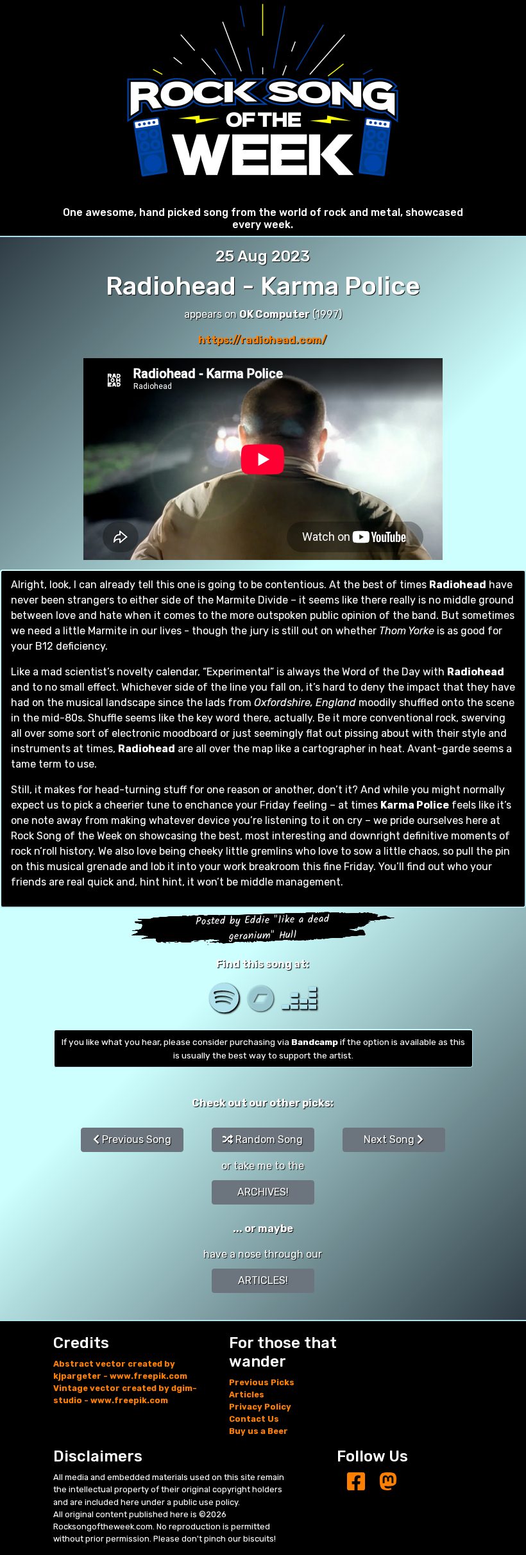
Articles (246, 1394)
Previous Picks (261, 1382)
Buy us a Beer (258, 1431)
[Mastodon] (388, 1482)
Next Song (390, 1139)
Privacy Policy (260, 1406)
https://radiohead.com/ (262, 340)
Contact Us (254, 1419)
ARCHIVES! (263, 1192)
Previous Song (135, 1139)
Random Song (268, 1139)
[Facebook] (356, 1482)
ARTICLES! (263, 1280)
